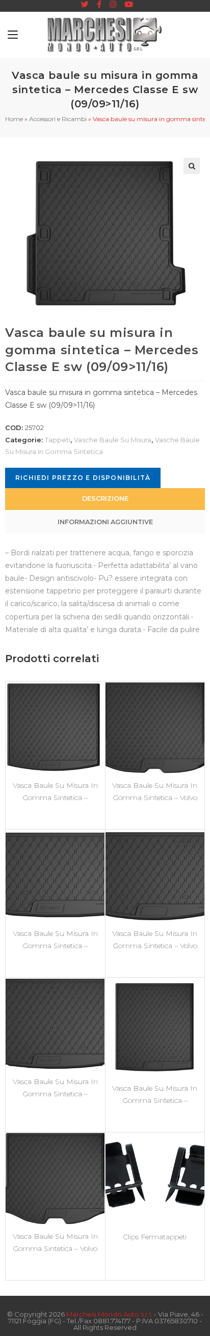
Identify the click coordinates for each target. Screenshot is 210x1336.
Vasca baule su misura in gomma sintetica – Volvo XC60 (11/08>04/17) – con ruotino (155, 791)
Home (14, 119)
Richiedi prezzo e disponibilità (82, 477)
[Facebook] (99, 4)
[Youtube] (126, 4)
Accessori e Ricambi (58, 119)
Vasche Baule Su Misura (112, 440)
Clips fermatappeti (155, 1236)
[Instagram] (113, 4)
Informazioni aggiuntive (105, 522)
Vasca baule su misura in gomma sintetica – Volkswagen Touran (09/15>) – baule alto (55, 791)
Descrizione (105, 498)
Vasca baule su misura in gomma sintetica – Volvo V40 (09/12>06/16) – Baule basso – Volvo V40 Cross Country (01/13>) (155, 939)
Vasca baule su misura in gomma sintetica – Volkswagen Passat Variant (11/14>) (154, 1094)
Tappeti (57, 440)
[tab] (105, 499)
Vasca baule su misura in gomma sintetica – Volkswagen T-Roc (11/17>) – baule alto (55, 1087)
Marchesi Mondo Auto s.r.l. (109, 1314)
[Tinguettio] (85, 4)
